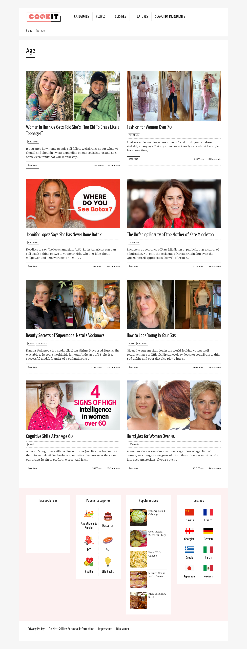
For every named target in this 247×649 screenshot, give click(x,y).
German (208, 539)
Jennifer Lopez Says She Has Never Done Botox (64, 234)
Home (29, 30)
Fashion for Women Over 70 (149, 127)
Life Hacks (33, 142)
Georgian (189, 539)
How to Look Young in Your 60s (151, 335)
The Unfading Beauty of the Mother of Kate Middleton (170, 234)
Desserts (107, 525)
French (208, 520)
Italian (208, 557)
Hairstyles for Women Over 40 (151, 436)
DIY (89, 550)
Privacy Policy (36, 629)
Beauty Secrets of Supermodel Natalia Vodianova (65, 335)
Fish (108, 550)
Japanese (189, 576)
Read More (32, 165)
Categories (81, 17)
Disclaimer (122, 629)
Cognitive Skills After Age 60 (49, 436)
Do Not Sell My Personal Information (71, 629)
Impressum (105, 629)
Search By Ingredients (170, 17)
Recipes (101, 17)
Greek (189, 557)
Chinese (189, 520)
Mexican (208, 576)
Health (31, 343)
